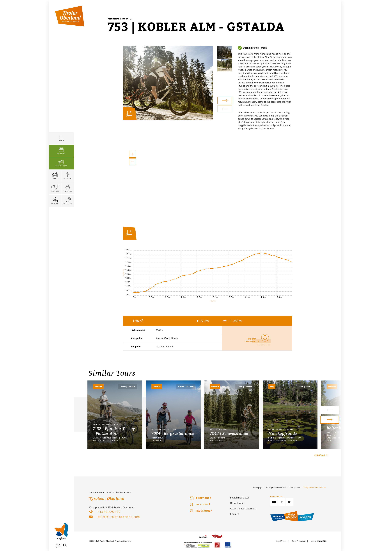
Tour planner (295, 487)
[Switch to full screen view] (129, 234)
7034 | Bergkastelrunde (172, 433)
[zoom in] (132, 154)
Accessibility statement (243, 508)
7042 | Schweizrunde (229, 433)
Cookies (234, 514)
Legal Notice (281, 541)
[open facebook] (281, 502)
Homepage (257, 487)
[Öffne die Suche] (65, 545)
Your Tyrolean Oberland (276, 487)
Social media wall (240, 497)
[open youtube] (274, 502)
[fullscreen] (129, 114)
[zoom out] (132, 161)
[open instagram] (289, 502)
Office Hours (237, 503)
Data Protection (298, 541)
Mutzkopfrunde (282, 433)
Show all (320, 455)
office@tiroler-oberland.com (119, 517)
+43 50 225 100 (109, 512)
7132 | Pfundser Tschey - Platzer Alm (114, 431)
